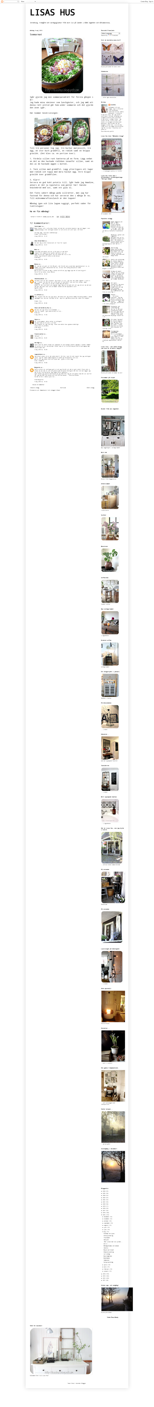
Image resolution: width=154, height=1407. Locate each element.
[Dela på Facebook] (67, 217)
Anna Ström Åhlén (40, 241)
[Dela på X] (65, 217)
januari (106, 1271)
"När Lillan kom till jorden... (113, 1241)
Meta (36, 249)
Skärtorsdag (114, 248)
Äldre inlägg (90, 387)
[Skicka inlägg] (57, 216)
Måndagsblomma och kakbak (111, 1246)
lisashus (113, 104)
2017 (104, 1210)
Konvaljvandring (108, 1235)
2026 (104, 1191)
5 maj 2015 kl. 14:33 (41, 329)
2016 (104, 1212)
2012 (104, 1278)
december (107, 1216)
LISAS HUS (52, 12)
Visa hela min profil (107, 131)
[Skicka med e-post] (61, 217)
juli (105, 1227)
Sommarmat (106, 1260)
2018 (104, 1208)
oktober (106, 1221)
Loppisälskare (39, 354)
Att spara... (114, 283)
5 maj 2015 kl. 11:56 (41, 314)
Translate (115, 35)
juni (105, 1229)
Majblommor (107, 1258)
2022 (104, 1199)
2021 (104, 1202)
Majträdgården (108, 1256)
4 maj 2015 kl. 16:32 (41, 290)
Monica (36, 264)
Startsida (63, 387)
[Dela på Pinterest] (69, 217)
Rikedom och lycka (109, 1233)
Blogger (83, 1383)
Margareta (37, 367)
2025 (104, 1193)
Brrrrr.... (107, 1244)
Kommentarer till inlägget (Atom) (50, 390)
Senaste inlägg (34, 387)
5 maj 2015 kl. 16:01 (41, 338)
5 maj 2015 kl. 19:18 (41, 381)
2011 (104, 1280)
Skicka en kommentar (38, 384)
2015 (104, 1215)
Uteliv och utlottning (117, 259)
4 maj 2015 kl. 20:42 (41, 303)
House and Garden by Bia (42, 308)
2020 (104, 1204)
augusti (106, 1225)
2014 (104, 1274)
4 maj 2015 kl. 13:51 (41, 245)
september (107, 1223)
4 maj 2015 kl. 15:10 (41, 274)
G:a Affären (38, 294)
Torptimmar (107, 1237)
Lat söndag (107, 1254)
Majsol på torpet (109, 1250)
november (107, 1219)
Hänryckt (106, 1239)
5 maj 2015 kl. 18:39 (41, 349)
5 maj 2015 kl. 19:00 (41, 362)
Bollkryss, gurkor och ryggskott (117, 235)
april (106, 1265)
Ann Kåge (37, 342)
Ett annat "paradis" (117, 319)
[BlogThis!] (63, 217)
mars (105, 1267)
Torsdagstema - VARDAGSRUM (115, 331)
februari (107, 1269)
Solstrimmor (38, 226)
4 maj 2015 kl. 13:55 (41, 259)
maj (105, 1231)
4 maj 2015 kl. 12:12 (41, 236)
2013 (104, 1276)
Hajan (36, 319)
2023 (104, 1197)
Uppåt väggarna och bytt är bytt (116, 222)
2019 (104, 1206)
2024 (104, 1195)
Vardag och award (116, 271)
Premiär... (114, 294)
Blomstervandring (109, 1252)
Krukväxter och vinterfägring (115, 307)
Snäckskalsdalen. (40, 278)
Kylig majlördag (108, 1262)
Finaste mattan (39, 334)
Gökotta (106, 1248)
